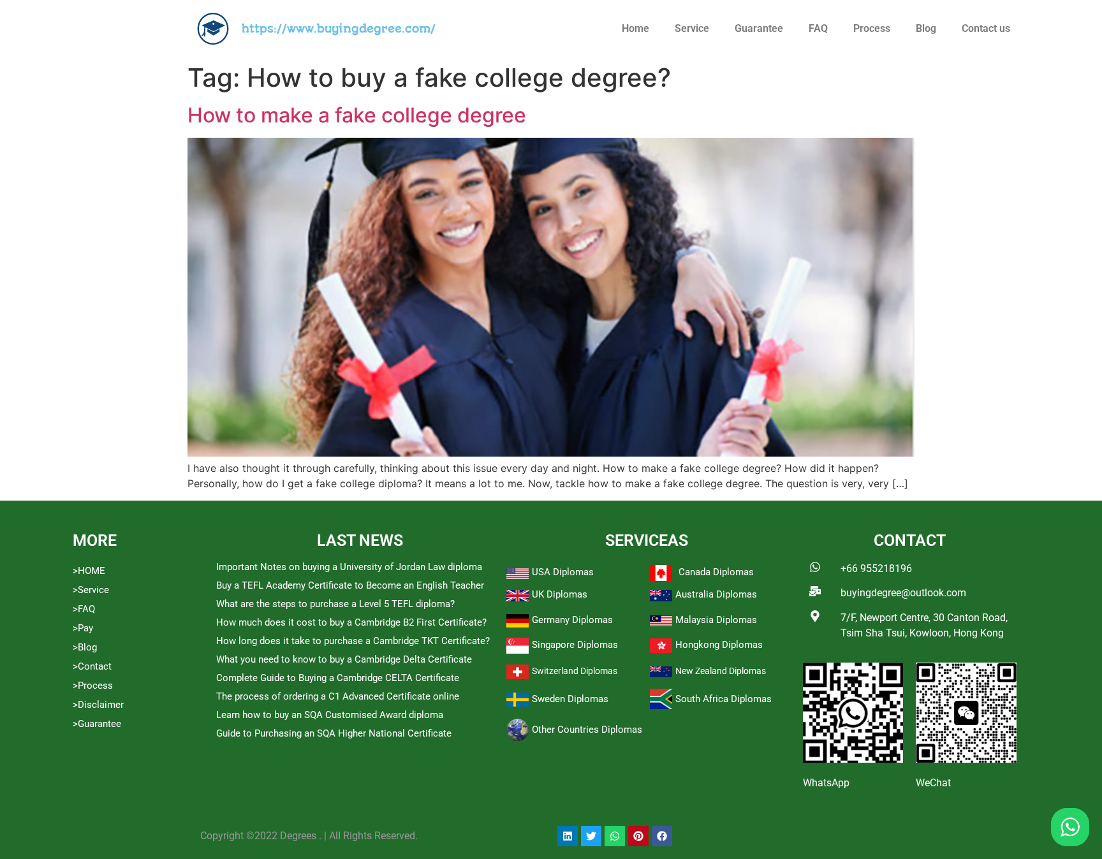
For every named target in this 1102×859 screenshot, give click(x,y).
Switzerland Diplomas (574, 671)
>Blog (85, 647)
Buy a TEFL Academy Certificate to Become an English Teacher (350, 585)
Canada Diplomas (716, 572)
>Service (91, 590)
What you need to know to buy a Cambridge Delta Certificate (344, 659)
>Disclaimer (98, 704)
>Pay (83, 628)
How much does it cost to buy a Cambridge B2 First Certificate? (351, 622)
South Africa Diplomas (723, 699)
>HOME (89, 570)
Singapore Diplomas (575, 644)
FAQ (818, 28)
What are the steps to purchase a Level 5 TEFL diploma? (335, 604)
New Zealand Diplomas (720, 671)
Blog (926, 28)
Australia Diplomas (716, 594)
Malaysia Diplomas (716, 620)
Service (692, 28)
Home (635, 28)
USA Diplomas (563, 572)
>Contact (92, 666)
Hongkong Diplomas (719, 644)
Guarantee (759, 28)
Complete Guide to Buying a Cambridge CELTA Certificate (337, 678)
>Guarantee (97, 724)
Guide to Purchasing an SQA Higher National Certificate (334, 733)
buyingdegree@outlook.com (903, 593)
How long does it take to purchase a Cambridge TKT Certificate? (353, 641)
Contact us (986, 28)
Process (871, 28)
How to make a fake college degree (356, 115)
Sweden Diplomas (570, 699)
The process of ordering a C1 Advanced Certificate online (337, 696)
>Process (93, 685)
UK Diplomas (559, 594)
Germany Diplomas (572, 620)
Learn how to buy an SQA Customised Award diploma (329, 715)
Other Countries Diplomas (587, 729)
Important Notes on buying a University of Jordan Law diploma (349, 567)
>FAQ (84, 609)
